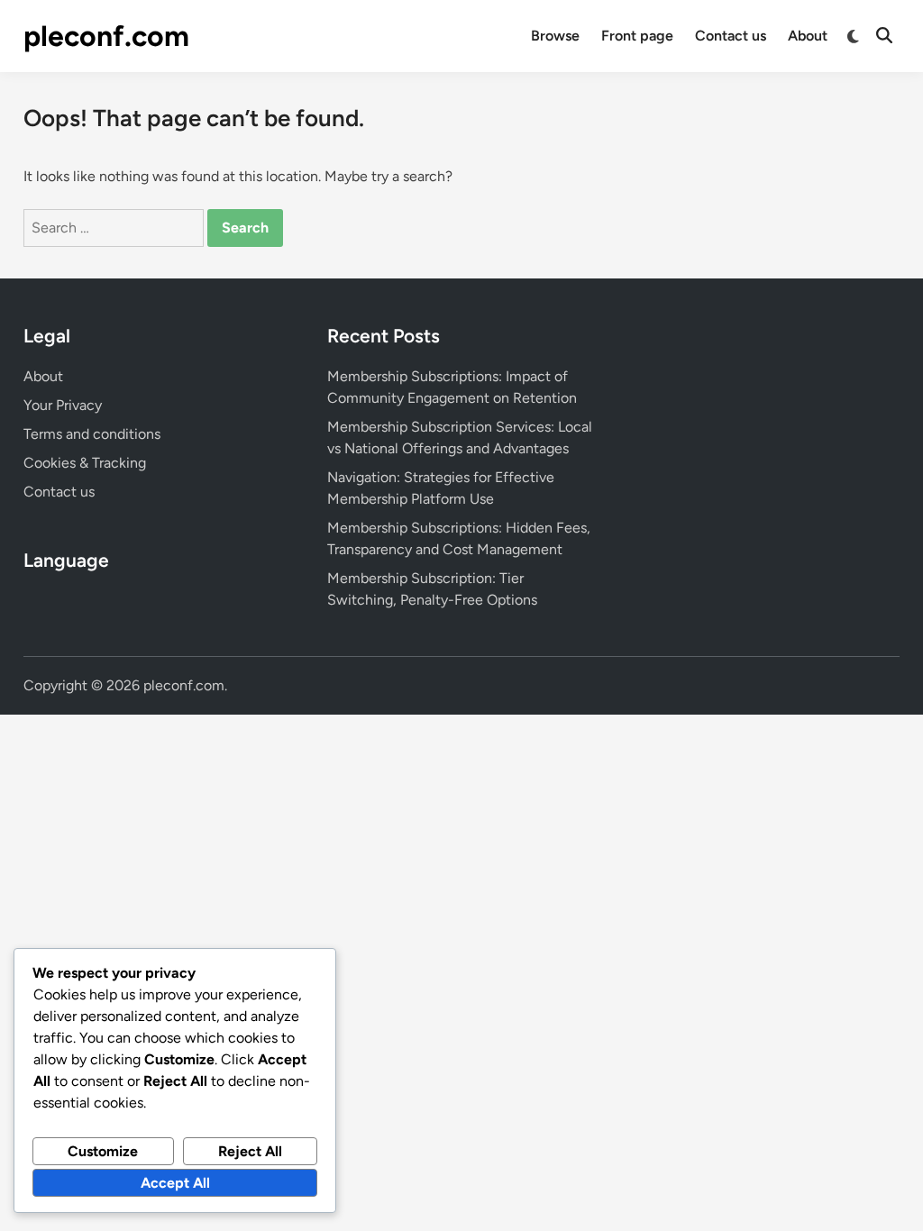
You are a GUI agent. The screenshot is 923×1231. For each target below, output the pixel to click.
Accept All (175, 1182)
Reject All (250, 1151)
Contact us (730, 35)
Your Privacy (62, 405)
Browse (555, 35)
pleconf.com (106, 36)
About (807, 35)
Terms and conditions (91, 433)
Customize (103, 1151)
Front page (637, 35)
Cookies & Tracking (84, 462)
